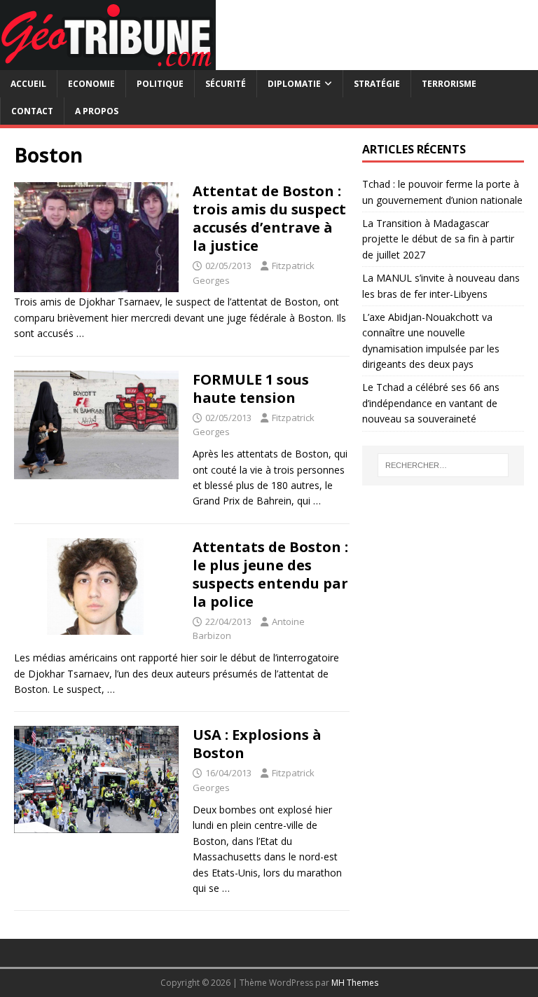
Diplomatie (294, 84)
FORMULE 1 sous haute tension (251, 388)
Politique (160, 84)
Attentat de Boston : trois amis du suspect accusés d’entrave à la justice (269, 218)
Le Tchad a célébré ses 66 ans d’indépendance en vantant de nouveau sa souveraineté (430, 402)
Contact (32, 111)
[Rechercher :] (443, 465)
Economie (91, 84)
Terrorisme (449, 84)
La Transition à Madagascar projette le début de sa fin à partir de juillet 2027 (438, 238)
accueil (28, 84)
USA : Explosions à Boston (257, 743)
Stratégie (377, 84)
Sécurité (225, 84)
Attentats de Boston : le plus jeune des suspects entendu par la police (270, 574)
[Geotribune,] (108, 62)
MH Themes (354, 983)
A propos (96, 111)
